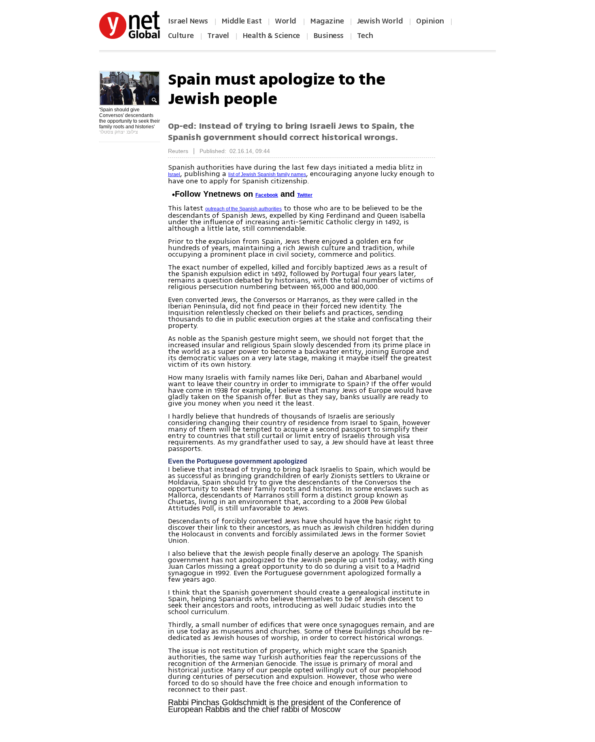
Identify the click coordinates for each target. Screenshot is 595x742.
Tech (365, 35)
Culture (181, 35)
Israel (174, 174)
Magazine (327, 21)
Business (328, 35)
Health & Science (271, 35)
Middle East (241, 21)
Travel (218, 35)
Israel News (188, 21)
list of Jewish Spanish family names (267, 174)
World (286, 21)
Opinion (430, 21)
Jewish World (380, 21)
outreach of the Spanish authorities (243, 209)
